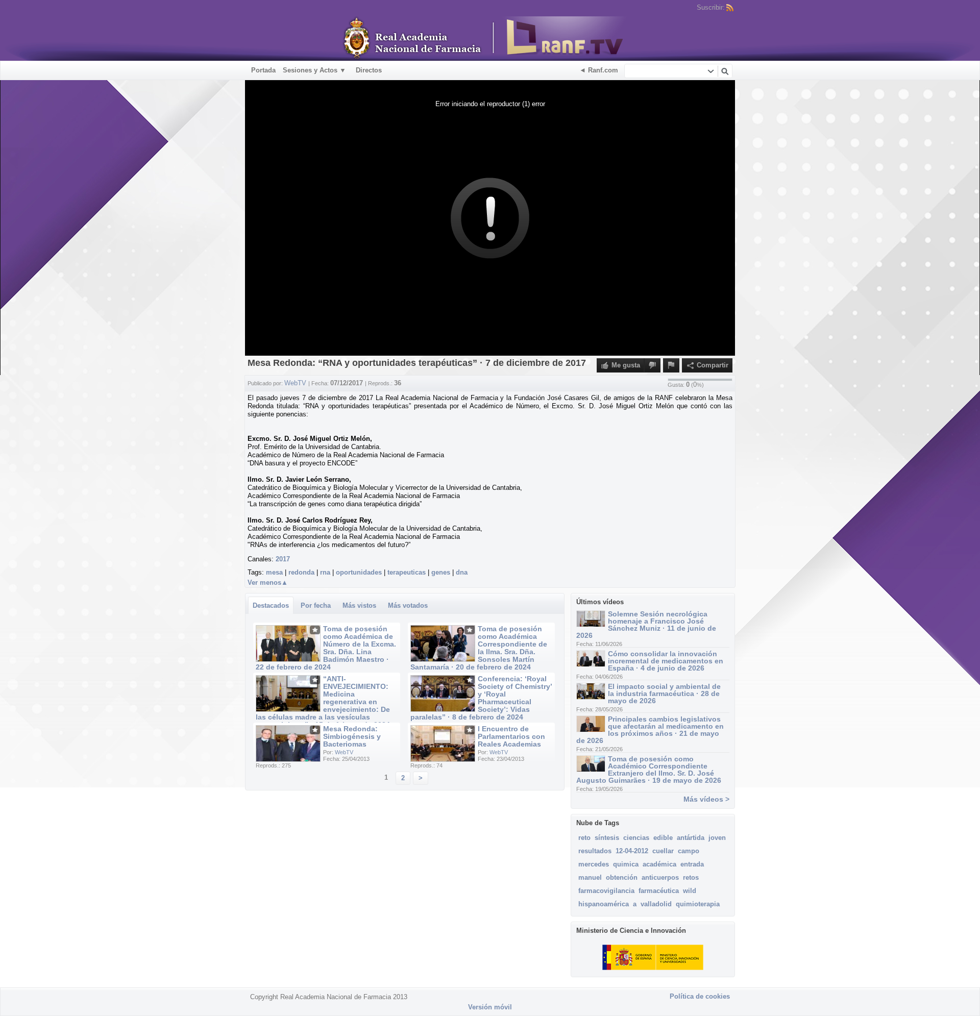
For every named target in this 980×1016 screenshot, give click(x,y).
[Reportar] (671, 365)
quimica (626, 864)
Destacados (271, 605)
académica (659, 864)
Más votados (408, 605)
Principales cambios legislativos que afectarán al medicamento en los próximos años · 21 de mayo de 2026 (650, 730)
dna (462, 572)
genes (440, 572)
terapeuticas (406, 572)
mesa (274, 572)
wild (689, 891)
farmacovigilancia (606, 891)
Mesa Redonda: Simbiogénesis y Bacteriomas (352, 736)
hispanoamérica (603, 904)
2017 (283, 559)
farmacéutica (659, 891)
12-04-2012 (632, 851)
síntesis (607, 837)
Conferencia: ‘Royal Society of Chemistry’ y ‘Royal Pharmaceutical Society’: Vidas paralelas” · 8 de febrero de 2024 (481, 698)
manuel (590, 877)
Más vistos (359, 605)
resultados (594, 851)
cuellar (663, 851)
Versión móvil (490, 1007)
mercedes (593, 864)
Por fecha (316, 605)
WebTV (344, 752)
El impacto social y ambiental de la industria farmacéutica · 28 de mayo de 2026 (664, 693)
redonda (301, 572)
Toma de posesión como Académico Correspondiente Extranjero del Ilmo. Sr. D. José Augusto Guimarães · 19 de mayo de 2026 (648, 769)
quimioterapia (698, 904)
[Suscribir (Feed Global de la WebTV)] (730, 8)
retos (691, 877)
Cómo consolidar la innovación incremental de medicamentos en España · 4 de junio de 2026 (665, 661)
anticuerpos (660, 877)
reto (584, 837)
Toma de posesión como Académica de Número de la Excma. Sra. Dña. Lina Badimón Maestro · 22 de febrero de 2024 (326, 648)
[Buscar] (725, 71)
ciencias (636, 837)
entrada (692, 864)
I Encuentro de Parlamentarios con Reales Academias (511, 736)
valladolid (656, 904)
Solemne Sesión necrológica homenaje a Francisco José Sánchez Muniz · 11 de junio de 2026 (646, 624)
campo (688, 851)
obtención (622, 877)
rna (325, 572)
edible (663, 837)
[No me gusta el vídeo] (652, 365)
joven (717, 837)
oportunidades (359, 572)
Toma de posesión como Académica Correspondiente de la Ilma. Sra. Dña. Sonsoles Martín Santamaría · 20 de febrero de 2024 (478, 648)
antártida (690, 837)
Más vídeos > (706, 799)
